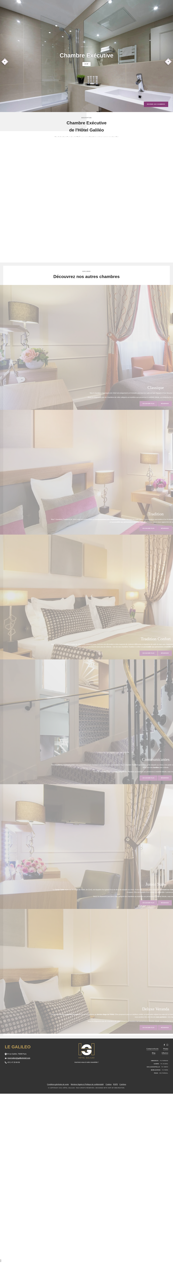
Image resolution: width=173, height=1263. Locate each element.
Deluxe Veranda (155, 1009)
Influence (165, 1053)
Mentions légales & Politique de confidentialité (87, 1084)
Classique (155, 387)
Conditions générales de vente (58, 1084)
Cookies (109, 1084)
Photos (165, 1049)
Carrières (122, 1084)
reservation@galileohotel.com (18, 1058)
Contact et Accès (152, 1049)
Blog (153, 1053)
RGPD (115, 1084)
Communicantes (155, 759)
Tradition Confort (156, 639)
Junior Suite (156, 884)
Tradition (156, 514)
